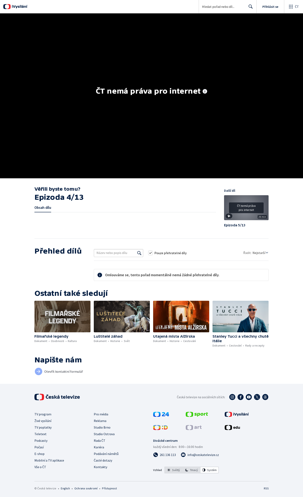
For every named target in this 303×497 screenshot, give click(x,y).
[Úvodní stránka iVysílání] (19, 6)
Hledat (250, 6)
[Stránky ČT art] (194, 429)
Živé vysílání (42, 421)
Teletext (40, 434)
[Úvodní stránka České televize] (57, 397)
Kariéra (99, 447)
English (65, 488)
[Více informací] (204, 92)
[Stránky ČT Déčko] (160, 429)
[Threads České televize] (265, 397)
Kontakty (100, 467)
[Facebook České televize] (240, 397)
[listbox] (191, 470)
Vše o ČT (40, 467)
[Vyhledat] (139, 253)
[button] (246, 209)
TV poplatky (43, 427)
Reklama (100, 421)
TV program (42, 414)
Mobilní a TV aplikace (49, 460)
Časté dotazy (103, 460)
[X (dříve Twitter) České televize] (257, 397)
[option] (173, 470)
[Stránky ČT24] (161, 416)
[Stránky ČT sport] (197, 416)
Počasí (39, 447)
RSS (266, 488)
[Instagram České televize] (232, 397)
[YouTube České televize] (248, 397)
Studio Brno (102, 427)
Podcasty (40, 440)
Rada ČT (99, 440)
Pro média (101, 414)
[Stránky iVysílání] (237, 416)
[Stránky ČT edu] (232, 429)
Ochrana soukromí (85, 488)
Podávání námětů (106, 454)
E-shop (39, 454)
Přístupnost (109, 488)
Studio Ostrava (104, 434)
